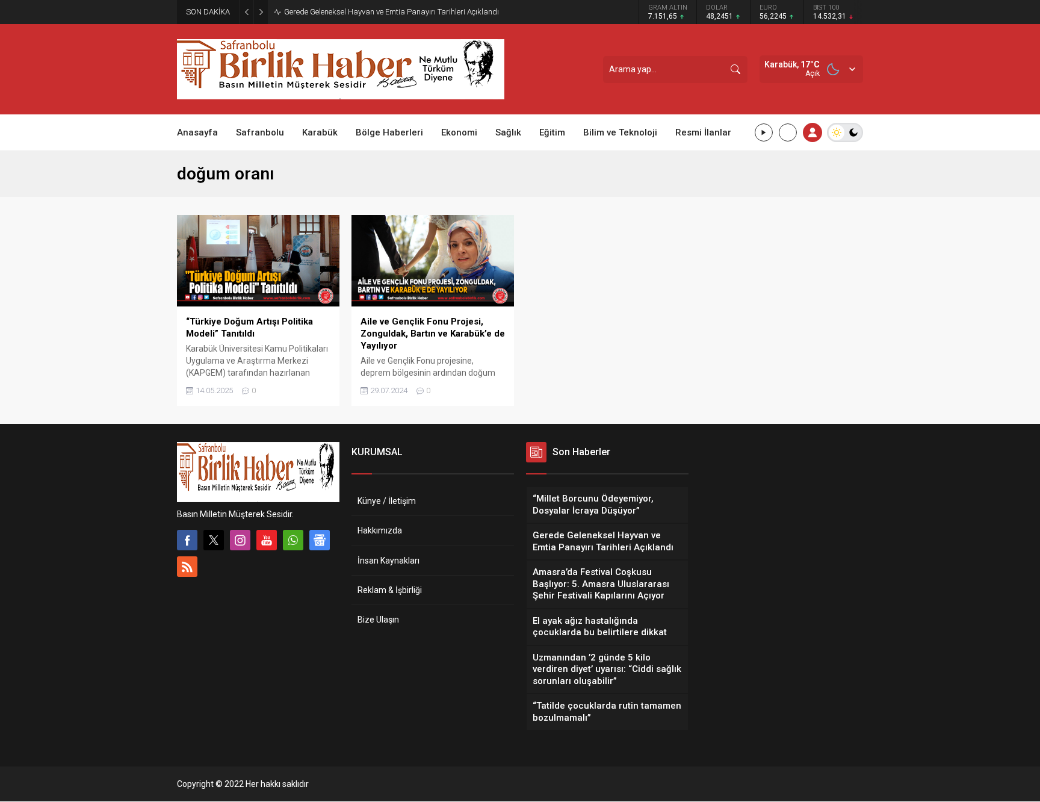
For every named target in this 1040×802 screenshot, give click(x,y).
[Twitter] (213, 540)
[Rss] (187, 566)
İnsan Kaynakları (388, 560)
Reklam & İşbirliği (390, 590)
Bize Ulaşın (378, 619)
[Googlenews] (319, 540)
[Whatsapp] (293, 540)
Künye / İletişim (387, 501)
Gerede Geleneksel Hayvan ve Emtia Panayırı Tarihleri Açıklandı (391, 11)
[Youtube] (266, 540)
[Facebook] (187, 540)
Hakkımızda (380, 530)
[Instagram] (240, 540)
